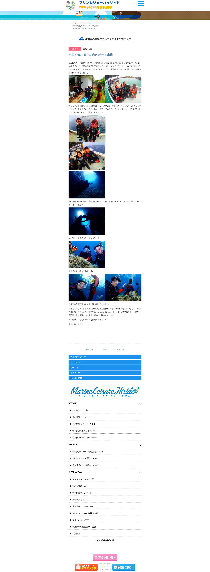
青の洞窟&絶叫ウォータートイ (85, 430)
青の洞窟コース (79, 417)
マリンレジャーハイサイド (99, 4)
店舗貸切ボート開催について (85, 465)
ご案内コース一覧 (80, 410)
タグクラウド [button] (76, 372)
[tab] (105, 357)
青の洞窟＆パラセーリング (84, 423)
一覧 (105, 349)
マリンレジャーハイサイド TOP (80, 23)
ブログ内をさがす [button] (78, 356)
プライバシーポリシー (82, 520)
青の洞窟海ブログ (80, 486)
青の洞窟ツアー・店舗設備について (88, 451)
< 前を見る (89, 349)
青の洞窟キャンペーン (82, 492)
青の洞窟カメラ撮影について (85, 458)
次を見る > (121, 349)
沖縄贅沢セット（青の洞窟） (85, 437)
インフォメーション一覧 (83, 479)
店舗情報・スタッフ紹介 (83, 506)
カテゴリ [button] (74, 367)
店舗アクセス (78, 499)
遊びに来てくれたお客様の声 (85, 513)
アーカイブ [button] (75, 362)
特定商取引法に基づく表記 (84, 526)
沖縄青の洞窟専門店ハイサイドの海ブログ (86, 26)
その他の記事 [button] (76, 378)
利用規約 (76, 533)
